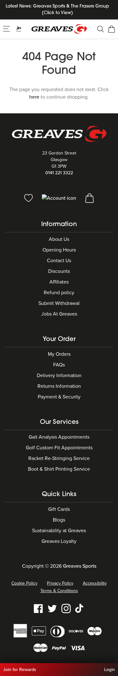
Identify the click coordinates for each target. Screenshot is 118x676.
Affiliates (59, 282)
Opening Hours (59, 250)
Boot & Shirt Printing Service (59, 469)
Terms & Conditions (59, 590)
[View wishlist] (29, 198)
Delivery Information (59, 375)
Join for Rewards (19, 669)
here (34, 97)
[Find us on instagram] (66, 608)
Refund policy (59, 292)
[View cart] (89, 198)
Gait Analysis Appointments (59, 437)
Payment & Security (59, 397)
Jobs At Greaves (59, 314)
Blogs (59, 520)
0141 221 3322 (59, 173)
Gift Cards (59, 509)
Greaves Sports (79, 566)
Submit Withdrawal (59, 303)
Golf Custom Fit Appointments (59, 448)
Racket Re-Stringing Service (59, 458)
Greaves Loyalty (59, 541)
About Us (59, 239)
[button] (7, 28)
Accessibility (95, 583)
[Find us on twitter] (52, 608)
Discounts (59, 271)
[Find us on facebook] (38, 608)
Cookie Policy (24, 583)
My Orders (59, 354)
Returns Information (59, 386)
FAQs (59, 365)
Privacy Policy (60, 583)
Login (109, 669)
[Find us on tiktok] (80, 608)
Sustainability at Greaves (59, 530)
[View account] (59, 198)
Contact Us (59, 260)
